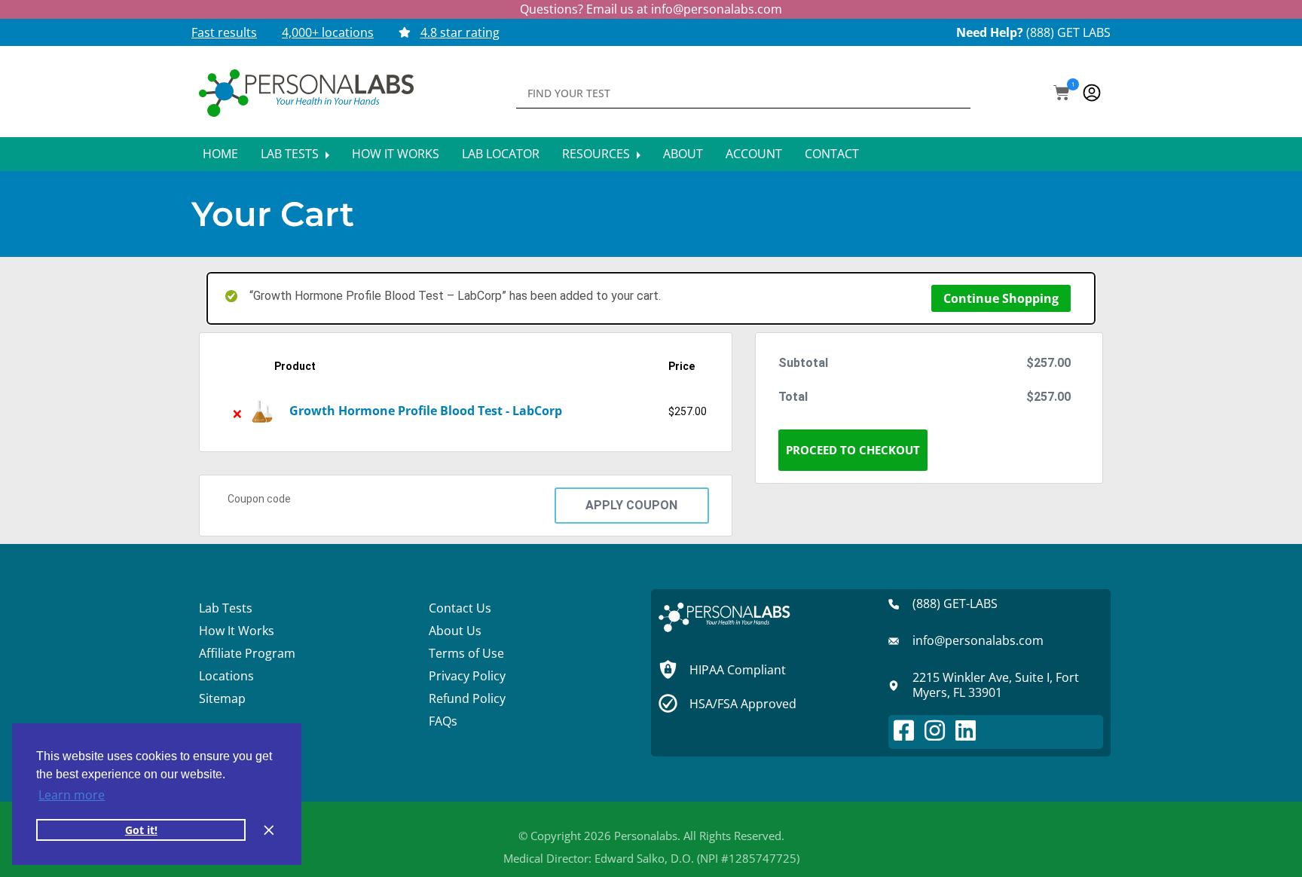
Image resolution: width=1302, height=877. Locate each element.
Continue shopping (1001, 298)
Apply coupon (631, 505)
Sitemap (222, 698)
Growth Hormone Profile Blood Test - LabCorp (425, 410)
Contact (832, 153)
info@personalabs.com (716, 9)
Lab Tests (291, 153)
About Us (455, 630)
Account (754, 153)
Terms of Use (466, 653)
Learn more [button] (71, 795)
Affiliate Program (247, 653)
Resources (597, 153)
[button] (1062, 94)
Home (220, 153)
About (683, 153)
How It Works (395, 153)
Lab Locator (500, 153)
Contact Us (460, 608)
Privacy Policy (467, 676)
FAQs (443, 721)
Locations (226, 676)
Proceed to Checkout (853, 449)
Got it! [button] (141, 830)
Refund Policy (467, 698)
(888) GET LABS (1068, 32)
